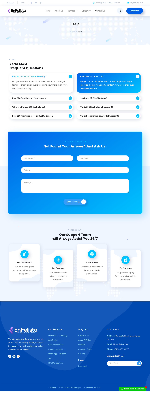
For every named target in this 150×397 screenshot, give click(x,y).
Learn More (23, 283)
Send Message (73, 201)
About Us (59, 11)
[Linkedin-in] (36, 2)
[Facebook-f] (31, 2)
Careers (85, 11)
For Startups (126, 268)
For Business (92, 262)
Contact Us (100, 11)
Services (71, 11)
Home (47, 11)
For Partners (58, 268)
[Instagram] (40, 2)
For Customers (24, 262)
